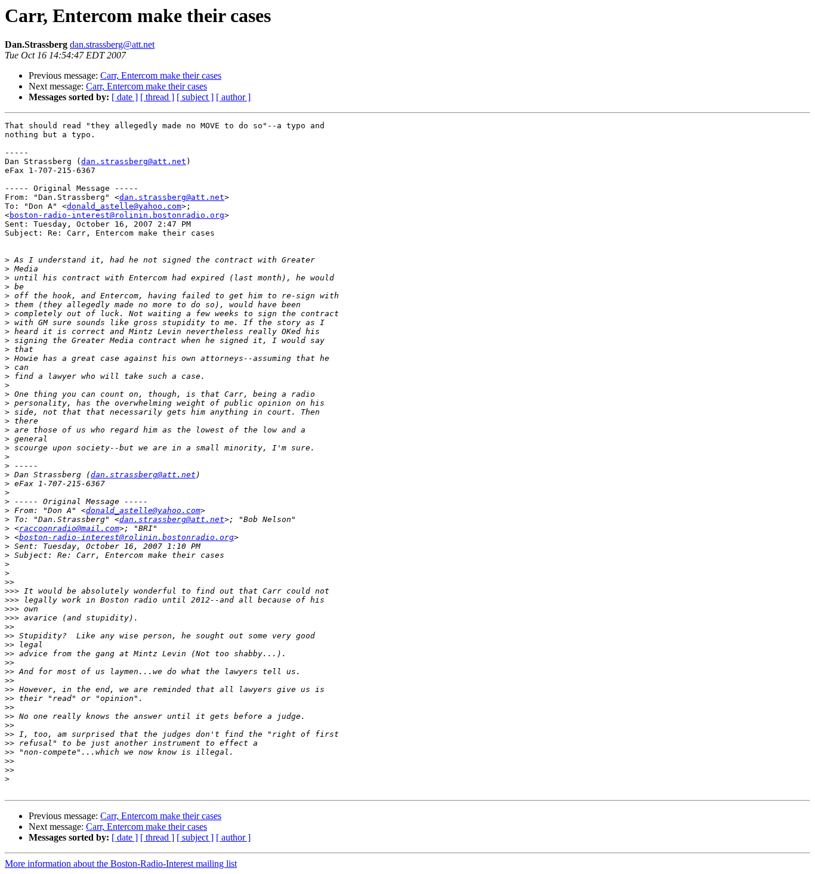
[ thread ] (157, 97)
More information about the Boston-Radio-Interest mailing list (121, 863)
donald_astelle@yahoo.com (124, 206)
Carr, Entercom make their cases (160, 75)
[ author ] (233, 97)
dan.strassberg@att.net (112, 44)
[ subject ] (195, 97)
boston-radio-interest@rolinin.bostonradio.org (117, 215)
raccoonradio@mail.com (69, 528)
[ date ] (125, 97)
